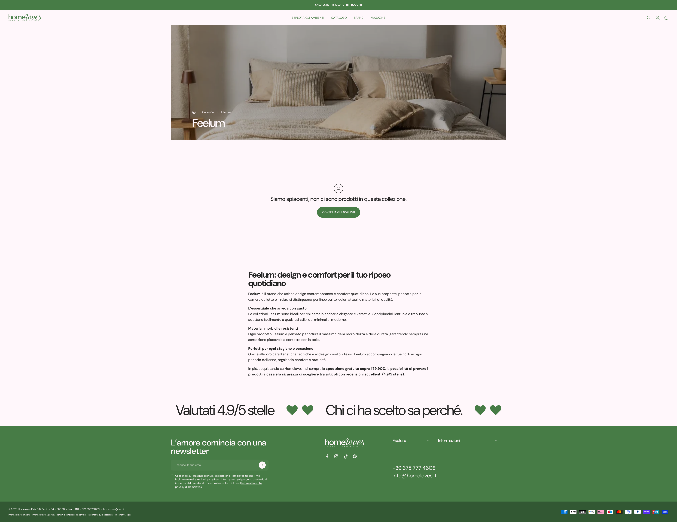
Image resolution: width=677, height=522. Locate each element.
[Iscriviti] (262, 465)
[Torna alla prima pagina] (194, 112)
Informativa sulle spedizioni (100, 515)
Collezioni (208, 112)
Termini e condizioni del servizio (71, 515)
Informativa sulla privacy (43, 515)
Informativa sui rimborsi (19, 515)
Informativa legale (123, 515)
